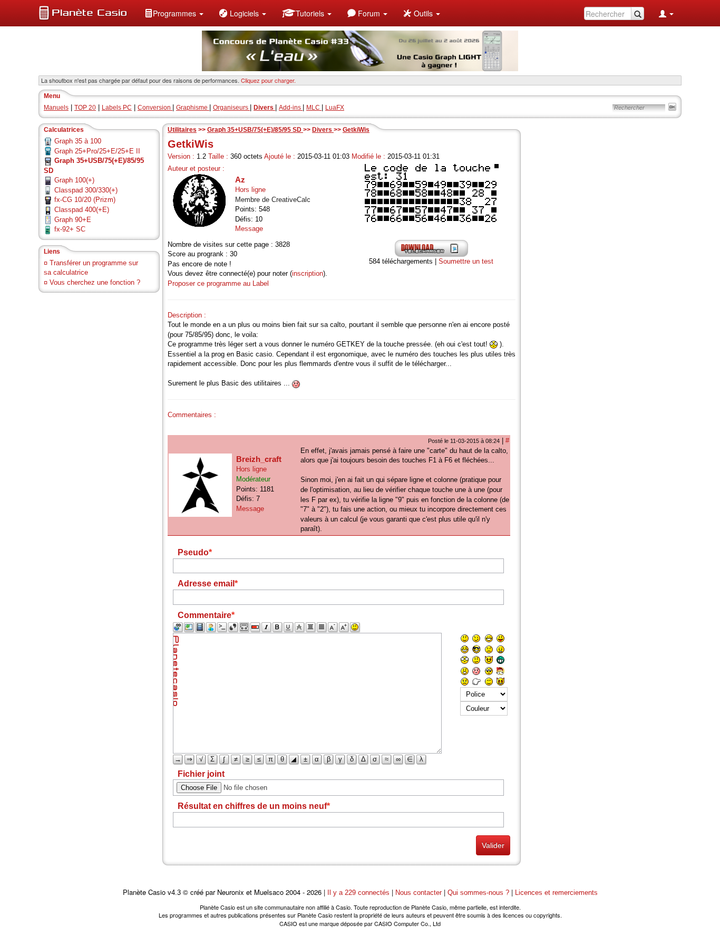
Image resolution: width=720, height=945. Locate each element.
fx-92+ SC (69, 229)
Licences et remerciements (556, 892)
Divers (323, 129)
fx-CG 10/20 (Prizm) (84, 200)
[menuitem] (174, 13)
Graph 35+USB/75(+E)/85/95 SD (255, 129)
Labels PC (117, 107)
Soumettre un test (466, 261)
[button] (174, 13)
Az (240, 179)
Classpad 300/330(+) (86, 190)
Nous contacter (418, 892)
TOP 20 (85, 107)
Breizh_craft (258, 459)
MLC (314, 107)
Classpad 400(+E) (81, 210)
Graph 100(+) (74, 180)
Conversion (155, 107)
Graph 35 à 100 (77, 141)
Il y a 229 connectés (359, 892)
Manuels (56, 107)
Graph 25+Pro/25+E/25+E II (97, 151)
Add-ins (291, 107)
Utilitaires (182, 129)
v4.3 (174, 892)
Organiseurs (231, 107)
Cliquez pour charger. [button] (268, 80)
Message (249, 229)
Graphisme (192, 107)
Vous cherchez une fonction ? (95, 282)
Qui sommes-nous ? (478, 892)
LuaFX (334, 107)
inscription (307, 273)
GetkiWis (356, 129)
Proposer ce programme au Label (218, 283)
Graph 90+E (72, 220)
